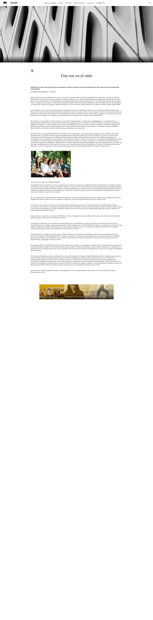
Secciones (68, 3)
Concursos (90, 3)
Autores (60, 3)
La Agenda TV (100, 3)
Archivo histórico (79, 3)
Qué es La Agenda (50, 3)
